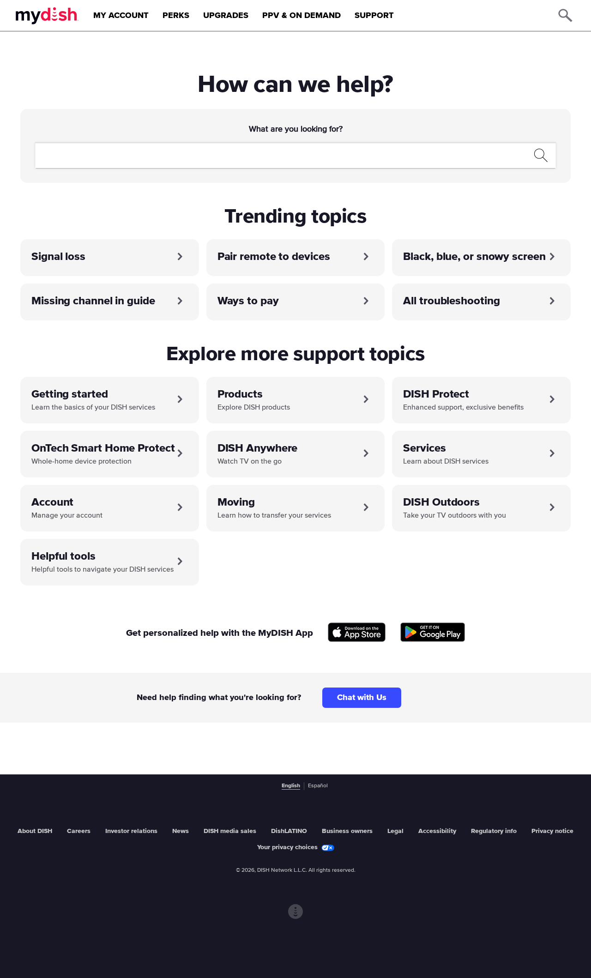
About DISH (35, 831)
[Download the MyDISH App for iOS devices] (357, 632)
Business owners (347, 831)
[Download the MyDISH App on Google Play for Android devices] (432, 632)
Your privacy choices (287, 847)
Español (318, 786)
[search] (285, 155)
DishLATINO (289, 831)
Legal (395, 831)
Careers (78, 831)
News (180, 831)
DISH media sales (230, 831)
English (291, 786)
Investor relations (131, 831)
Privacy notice (552, 831)
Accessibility (437, 831)
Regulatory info (494, 831)
